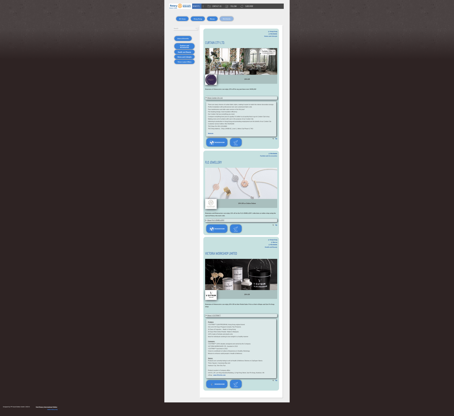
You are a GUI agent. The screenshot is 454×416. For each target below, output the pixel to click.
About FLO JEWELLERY (215, 220)
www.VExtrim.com (219, 375)
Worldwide (227, 19)
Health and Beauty (271, 247)
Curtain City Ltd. (215, 42)
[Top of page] (211, 80)
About (215, 98)
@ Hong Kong (272, 31)
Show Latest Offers (184, 62)
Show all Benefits (183, 38)
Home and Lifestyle (270, 36)
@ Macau (274, 242)
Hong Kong (198, 19)
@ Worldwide (272, 34)
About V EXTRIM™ (214, 315)
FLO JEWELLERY (213, 162)
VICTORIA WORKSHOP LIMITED (221, 253)
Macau (212, 19)
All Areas (182, 19)
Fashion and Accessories (268, 156)
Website (210, 133)
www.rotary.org (52, 409)
